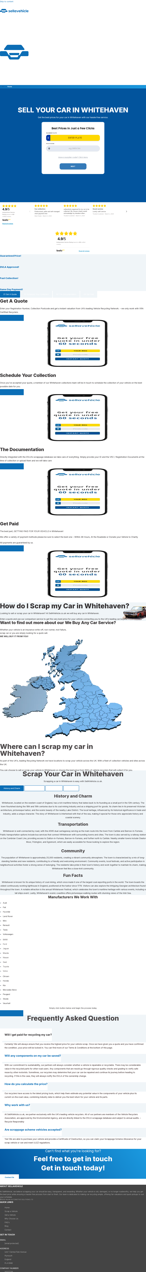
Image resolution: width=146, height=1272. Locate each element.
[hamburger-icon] (142, 86)
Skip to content (6, 1)
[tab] (10, 294)
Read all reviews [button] (84, 251)
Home (9, 87)
